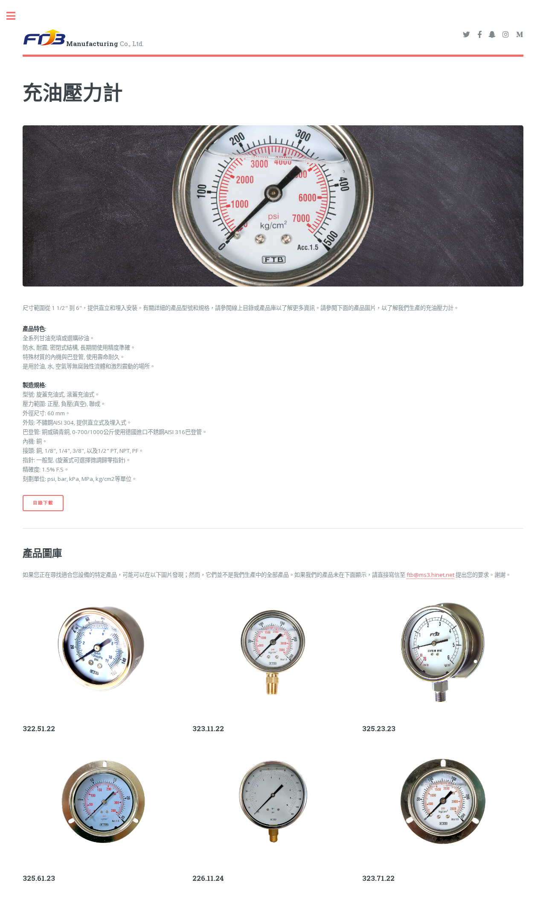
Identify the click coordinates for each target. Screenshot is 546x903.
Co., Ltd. (105, 43)
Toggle (15, 16)
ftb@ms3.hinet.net (430, 575)
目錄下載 (43, 503)
